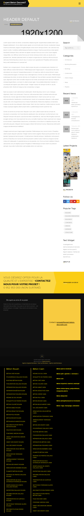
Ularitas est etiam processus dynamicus (75, 104)
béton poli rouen (12, 414)
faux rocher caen (40, 499)
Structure (68, 232)
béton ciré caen (39, 380)
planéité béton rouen (14, 471)
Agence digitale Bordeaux (29, 363)
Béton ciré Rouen (13, 373)
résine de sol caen (40, 373)
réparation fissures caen (42, 445)
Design (67, 226)
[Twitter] (68, 201)
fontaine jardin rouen (15, 433)
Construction (68, 73)
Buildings (67, 68)
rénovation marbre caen (42, 449)
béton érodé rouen (13, 418)
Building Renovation (70, 64)
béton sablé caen (39, 387)
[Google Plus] (71, 201)
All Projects (68, 190)
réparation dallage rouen (16, 387)
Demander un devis (70, 282)
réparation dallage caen (42, 438)
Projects (67, 87)
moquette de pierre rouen (16, 401)
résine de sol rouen (14, 397)
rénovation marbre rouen (16, 468)
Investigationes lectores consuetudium (75, 118)
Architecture (68, 60)
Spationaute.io (46, 361)
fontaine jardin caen (41, 502)
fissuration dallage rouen (16, 384)
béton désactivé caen (41, 390)
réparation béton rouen (15, 390)
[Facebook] (64, 201)
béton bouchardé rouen (15, 421)
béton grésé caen (39, 394)
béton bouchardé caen (41, 404)
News (66, 82)
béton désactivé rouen (15, 411)
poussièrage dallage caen (43, 428)
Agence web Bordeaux (55, 363)
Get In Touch (74, 21)
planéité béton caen (40, 452)
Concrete (68, 222)
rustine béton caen (40, 432)
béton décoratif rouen (15, 464)
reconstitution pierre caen (43, 490)
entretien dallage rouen (15, 490)
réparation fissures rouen (16, 394)
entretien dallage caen (42, 471)
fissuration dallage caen (42, 435)
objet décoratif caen (41, 511)
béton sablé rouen (13, 408)
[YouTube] (74, 201)
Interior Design (69, 78)
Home (6, 24)
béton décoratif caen (41, 425)
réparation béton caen (41, 442)
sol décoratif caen (40, 408)
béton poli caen (39, 397)
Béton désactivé (62, 396)
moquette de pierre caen (42, 377)
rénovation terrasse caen (43, 416)
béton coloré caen (40, 384)
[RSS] (78, 201)
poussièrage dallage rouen (16, 377)
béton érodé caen (39, 401)
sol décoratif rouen (14, 445)
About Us (66, 262)
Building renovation (72, 216)
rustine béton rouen (14, 380)
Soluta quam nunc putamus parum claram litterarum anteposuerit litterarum (75, 133)
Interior (68, 229)
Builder (67, 212)
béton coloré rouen (14, 404)
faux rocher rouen (13, 430)
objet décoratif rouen (15, 442)
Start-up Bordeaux (43, 363)
